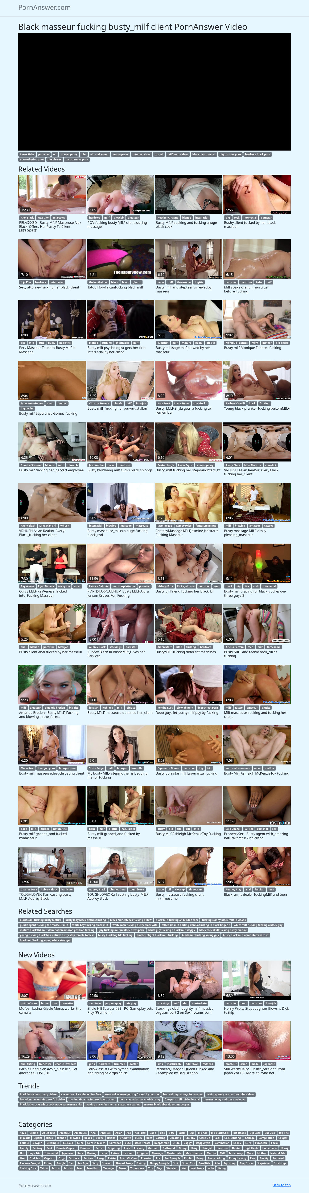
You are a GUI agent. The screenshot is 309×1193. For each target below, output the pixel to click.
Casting (160, 1138)
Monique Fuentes (237, 343)
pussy (161, 829)
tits (23, 343)
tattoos (268, 525)
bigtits (199, 282)
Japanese (67, 1153)
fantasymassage (206, 525)
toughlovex (137, 889)
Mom (250, 1153)
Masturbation (194, 1153)
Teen (80, 1168)
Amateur (64, 1133)
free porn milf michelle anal (182, 1099)
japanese (269, 1064)
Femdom (85, 1148)
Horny (284, 1148)
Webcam (171, 1168)
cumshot (231, 282)
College (250, 1138)
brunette (137, 768)
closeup (180, 889)
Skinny (141, 1163)
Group (183, 1148)
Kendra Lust (165, 707)
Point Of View (128, 1158)
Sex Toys (83, 1163)
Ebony (237, 1143)
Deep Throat (142, 1143)
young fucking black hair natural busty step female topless (57, 935)
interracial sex (142, 154)
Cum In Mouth (96, 1143)
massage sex (120, 154)
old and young (99, 154)
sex (274, 829)
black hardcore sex (204, 154)
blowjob (119, 217)
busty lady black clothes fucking (85, 920)
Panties (88, 1158)
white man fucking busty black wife (134, 925)
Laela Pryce (185, 465)
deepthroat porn (207, 707)
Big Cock (255, 1133)
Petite (112, 1158)
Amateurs (80, 1133)
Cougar (282, 1138)
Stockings (280, 1163)
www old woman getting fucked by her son (132, 1094)
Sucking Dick (28, 1168)
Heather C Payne (167, 217)
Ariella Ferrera (235, 647)
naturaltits (60, 829)
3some (34, 1133)
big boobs (282, 343)
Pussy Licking (216, 1158)
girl (188, 829)
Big (192, 1133)
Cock (217, 1138)
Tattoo (55, 1168)
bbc (84, 154)
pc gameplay (113, 1003)
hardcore (94, 217)
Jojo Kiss (26, 282)
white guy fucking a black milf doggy (171, 930)
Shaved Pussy (124, 1163)
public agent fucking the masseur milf (44, 925)
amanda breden (55, 707)
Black (49, 1138)
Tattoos (68, 1168)
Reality (264, 1158)
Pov (158, 1158)
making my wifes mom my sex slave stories (113, 1104)
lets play (131, 1003)
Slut (175, 1163)
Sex (71, 1163)
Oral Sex (34, 1158)
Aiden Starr (164, 647)
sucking (107, 343)
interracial (201, 217)
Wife (211, 1168)
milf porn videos (178, 154)
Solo (217, 1163)
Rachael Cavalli (235, 403)
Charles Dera (29, 889)
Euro (248, 1143)
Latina (115, 1153)
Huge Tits (34, 1153)
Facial (275, 1143)
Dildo (176, 1143)
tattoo (239, 707)
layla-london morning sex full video (42, 1099)
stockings (115, 647)
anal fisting (28, 1064)
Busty (138, 1138)
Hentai (236, 1148)
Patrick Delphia (98, 586)
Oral (22, 1158)
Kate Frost (163, 403)
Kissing (91, 1153)
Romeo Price (183, 525)
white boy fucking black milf (90, 925)
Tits (150, 1168)
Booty (99, 1138)
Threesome (137, 1168)
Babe (153, 1133)
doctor (133, 1064)
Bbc (162, 1133)
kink (160, 1064)
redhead (208, 1064)
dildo (179, 647)
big (228, 217)
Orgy (61, 1158)
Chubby (190, 1138)
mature (186, 343)
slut (185, 1003)
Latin (103, 1153)
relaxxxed (59, 217)
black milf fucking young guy (200, 935)
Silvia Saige (96, 768)
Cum (80, 1143)
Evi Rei (248, 829)
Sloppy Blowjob (159, 1163)
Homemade (269, 1148)
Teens (122, 1168)
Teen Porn (93, 1168)
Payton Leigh (165, 465)
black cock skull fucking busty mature (223, 930)
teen (250, 647)
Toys (159, 1168)
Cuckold (68, 1143)
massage (126, 525)
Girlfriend (168, 1148)
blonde (186, 217)
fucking (264, 403)
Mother (261, 1153)
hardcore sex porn (77, 159)
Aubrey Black (97, 647)
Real (253, 1158)
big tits (73, 707)
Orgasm (49, 1158)
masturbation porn (32, 159)
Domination (221, 1143)
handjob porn (46, 768)
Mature (211, 1153)
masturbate (199, 1003)
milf (107, 217)
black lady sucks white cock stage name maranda (51, 1104)
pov (55, 1003)
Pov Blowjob (172, 1158)
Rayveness (27, 586)
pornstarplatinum (123, 586)
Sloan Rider (27, 154)
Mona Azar (27, 768)
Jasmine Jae (96, 465)
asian (243, 1064)
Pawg (100, 1158)
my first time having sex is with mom (92, 1099)
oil (54, 154)
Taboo (44, 1168)
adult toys (192, 1064)
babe (160, 282)
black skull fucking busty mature (40, 920)
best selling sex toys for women (183, 1094)
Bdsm (182, 1133)
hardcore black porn (257, 154)
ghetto (137, 282)
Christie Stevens (99, 403)
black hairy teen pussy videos (38, 1094)
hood (125, 282)
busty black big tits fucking (115, 935)
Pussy (200, 1158)
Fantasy (37, 1148)
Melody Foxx (165, 586)
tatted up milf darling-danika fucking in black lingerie (196, 925)
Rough (61, 1163)
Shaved (106, 1163)
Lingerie (142, 1153)
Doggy (188, 1143)
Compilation (266, 1138)
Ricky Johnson (186, 586)
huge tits (65, 343)
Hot (22, 1153)
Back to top (282, 1185)
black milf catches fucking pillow (131, 920)
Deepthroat (161, 1143)
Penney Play (233, 889)
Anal (93, 1133)
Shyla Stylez (181, 403)
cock (236, 217)
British (111, 1138)
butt (41, 343)
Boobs (88, 1138)
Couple (24, 1143)
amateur (133, 217)
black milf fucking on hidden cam (177, 920)
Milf (222, 1153)
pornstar (43, 154)
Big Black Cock (220, 1133)
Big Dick (270, 1133)
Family (24, 1148)
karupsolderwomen (238, 768)
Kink (80, 1153)
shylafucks (200, 403)
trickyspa (64, 586)
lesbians (107, 707)
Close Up (204, 1138)
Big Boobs (239, 1133)
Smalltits (204, 1163)
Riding (48, 1163)
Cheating (175, 1138)
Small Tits (188, 1163)
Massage (157, 1153)
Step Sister (246, 1163)
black (114, 282)
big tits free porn (230, 154)
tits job (159, 154)
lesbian (93, 707)
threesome (184, 282)
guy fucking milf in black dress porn (121, 930)
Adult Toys (48, 1133)
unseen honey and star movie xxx (225, 1099)
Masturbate (174, 1153)
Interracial (51, 1153)
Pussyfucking (237, 1158)
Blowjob (75, 1138)
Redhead (278, 1158)
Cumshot (115, 1143)
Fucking (139, 1148)
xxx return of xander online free (81, 1094)
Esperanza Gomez (32, 403)
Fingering (113, 1148)
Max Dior (43, 217)
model (255, 1064)
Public (188, 1158)
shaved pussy (69, 154)
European (261, 1143)
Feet (49, 1148)
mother (267, 343)
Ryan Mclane (46, 586)
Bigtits (38, 1138)
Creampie (53, 1143)
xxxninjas (95, 1003)
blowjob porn (185, 707)
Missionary (236, 1153)
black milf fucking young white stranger (45, 940)
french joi (45, 1064)
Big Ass (202, 1133)
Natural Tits (277, 1153)
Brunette (125, 1138)
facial (111, 465)
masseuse (142, 525)
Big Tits (284, 1133)
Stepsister (263, 1163)
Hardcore (222, 1148)
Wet (184, 1168)
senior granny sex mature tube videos (230, 1094)
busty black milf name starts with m (245, 935)
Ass (129, 1133)
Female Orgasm (66, 1148)
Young (222, 1168)
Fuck (127, 1148)
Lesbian (128, 1153)
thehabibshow (98, 282)
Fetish (99, 1148)
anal (23, 647)
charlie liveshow (65, 1064)
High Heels (251, 1148)
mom (255, 343)
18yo (23, 1133)
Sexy (95, 1163)
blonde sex (54, 159)
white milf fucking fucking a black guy (258, 925)
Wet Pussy (197, 1168)
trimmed (119, 1064)
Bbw (171, 1133)
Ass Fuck (140, 1133)
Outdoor (74, 1158)
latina (45, 1003)
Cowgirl (37, 1143)
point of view (29, 1003)
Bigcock (25, 1138)
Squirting (230, 1163)
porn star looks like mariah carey (140, 1099)
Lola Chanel (233, 829)
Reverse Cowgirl (30, 1163)
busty (51, 343)
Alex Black (27, 217)
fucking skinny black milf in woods (224, 920)
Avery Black (233, 465)
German (153, 1148)
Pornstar (146, 1158)
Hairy (194, 1148)
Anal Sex (105, 1133)
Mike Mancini (252, 465)
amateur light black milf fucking (157, 935)
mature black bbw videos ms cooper (166, 1104)
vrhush (64, 525)
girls (92, 1064)
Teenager (109, 1168)
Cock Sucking (232, 1138)
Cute (128, 1143)
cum (216, 586)
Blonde (61, 1138)
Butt (149, 1138)
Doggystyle (203, 1143)
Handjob (207, 1148)
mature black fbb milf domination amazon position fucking (57, 930)
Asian (118, 1133)
